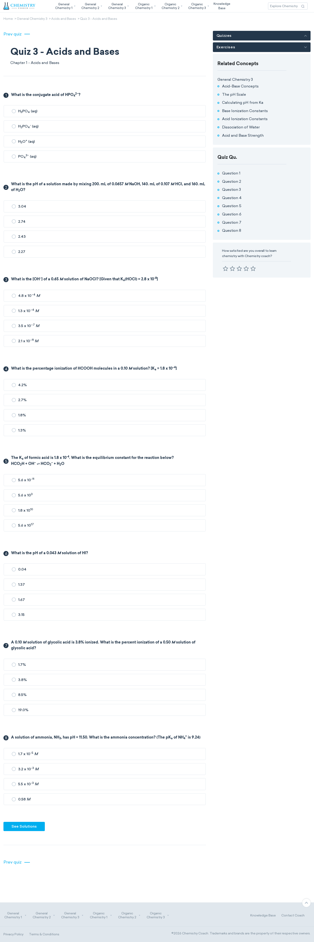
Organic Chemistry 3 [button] (156, 915)
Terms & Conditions (44, 934)
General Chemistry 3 (32, 19)
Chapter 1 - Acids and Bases (34, 63)
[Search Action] (303, 6)
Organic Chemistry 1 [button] (98, 915)
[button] (64, 6)
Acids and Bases (63, 19)
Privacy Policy (13, 934)
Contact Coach (293, 915)
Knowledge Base (263, 915)
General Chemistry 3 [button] (70, 915)
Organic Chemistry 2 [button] (127, 915)
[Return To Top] (306, 903)
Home (8, 19)
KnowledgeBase (222, 6)
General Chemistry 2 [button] (42, 915)
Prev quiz (12, 34)
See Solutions (24, 826)
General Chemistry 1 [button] (13, 915)
